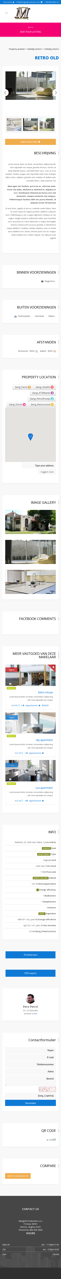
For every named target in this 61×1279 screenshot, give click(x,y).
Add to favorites (29, 141)
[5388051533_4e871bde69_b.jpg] (30, 582)
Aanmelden (8, 2)
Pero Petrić (30, 1007)
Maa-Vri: (6, 1244)
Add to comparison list (18, 1176)
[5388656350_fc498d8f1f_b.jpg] (30, 552)
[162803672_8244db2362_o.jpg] (30, 522)
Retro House (45, 692)
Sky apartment (44, 740)
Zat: (4, 1249)
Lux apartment (44, 787)
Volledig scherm (51, 49)
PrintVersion (30, 954)
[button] (5, 92)
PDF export (30, 973)
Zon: (4, 1254)
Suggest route (47, 471)
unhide (34, 1013)
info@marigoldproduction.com (28, 2)
